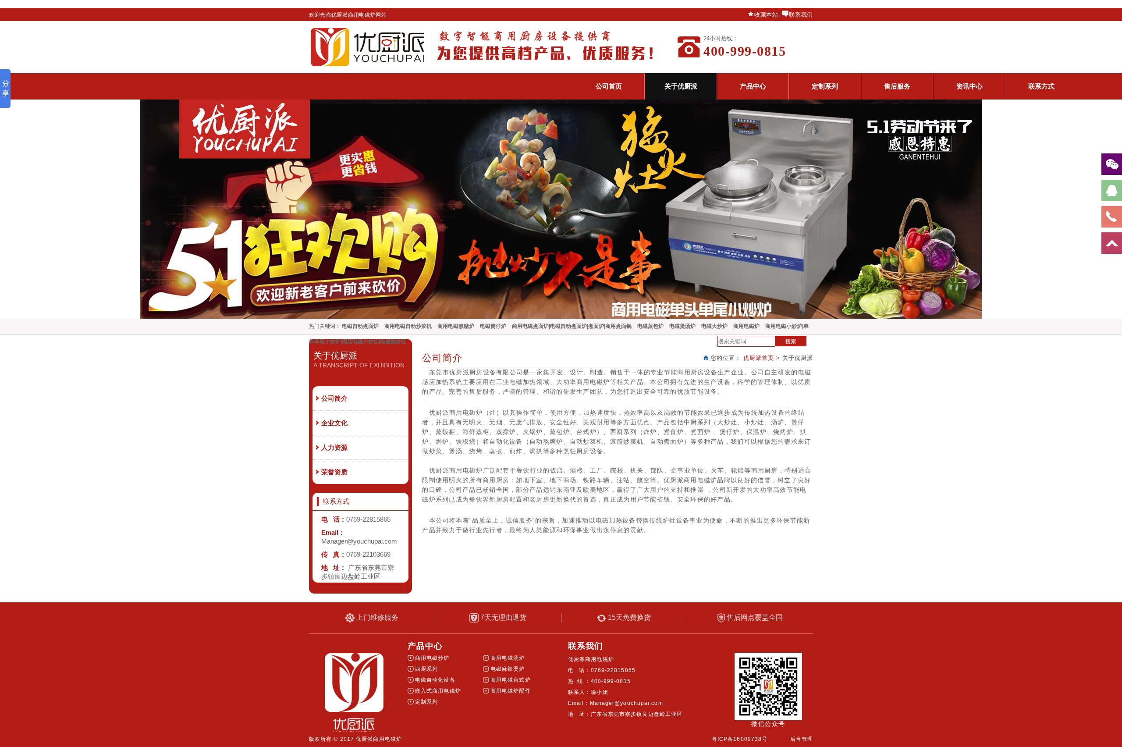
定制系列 (825, 86)
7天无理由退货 (502, 617)
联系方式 (1041, 86)
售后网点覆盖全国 (754, 617)
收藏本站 (766, 14)
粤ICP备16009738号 (739, 739)
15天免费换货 (628, 617)
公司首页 (609, 86)
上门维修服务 (376, 617)
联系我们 (801, 14)
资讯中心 (969, 86)
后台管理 (801, 739)
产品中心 (753, 86)
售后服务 (897, 86)
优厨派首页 (758, 358)
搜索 (790, 341)
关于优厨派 (680, 86)
